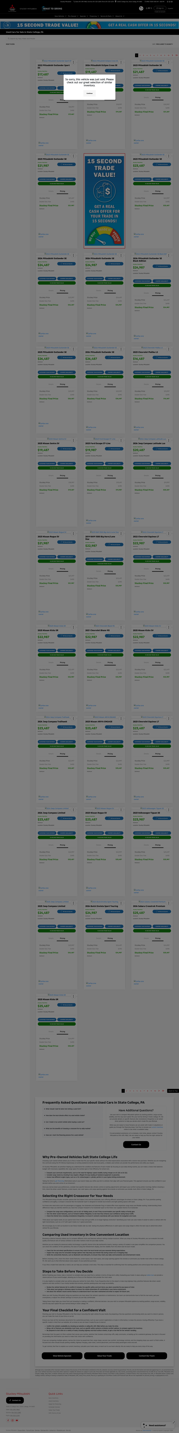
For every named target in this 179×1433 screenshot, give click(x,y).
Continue (90, 93)
